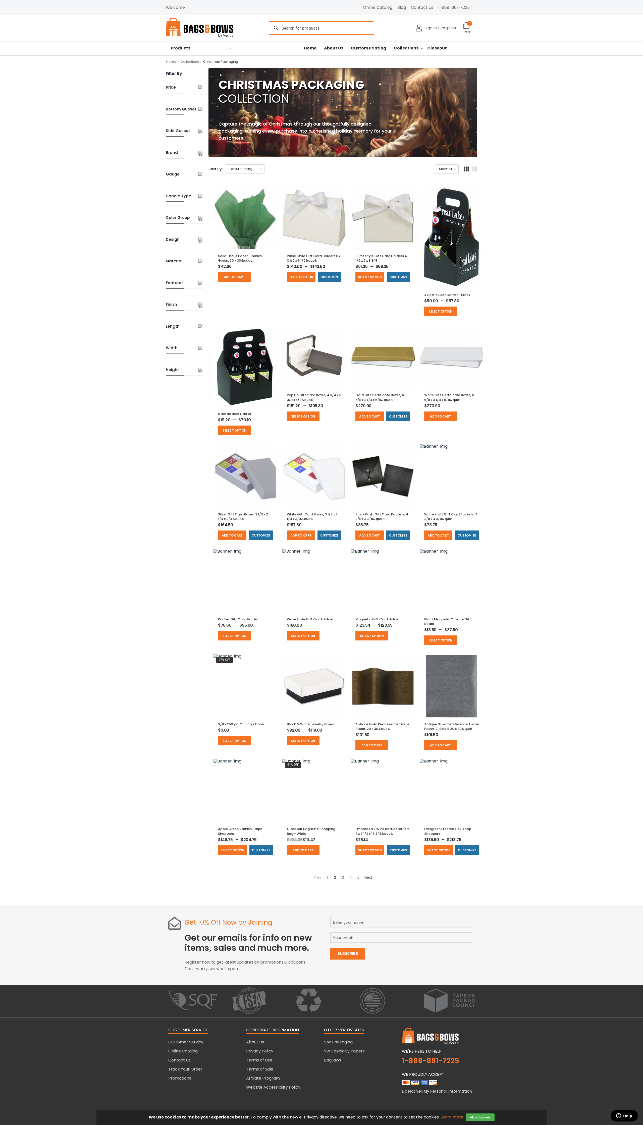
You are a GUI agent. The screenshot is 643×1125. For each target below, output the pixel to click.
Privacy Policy (259, 1051)
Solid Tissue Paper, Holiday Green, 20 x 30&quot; (240, 258)
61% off (293, 764)
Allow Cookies (480, 1117)
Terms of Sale (259, 1069)
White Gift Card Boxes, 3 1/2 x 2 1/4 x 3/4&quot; (312, 516)
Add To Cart (234, 277)
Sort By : (215, 169)
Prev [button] (317, 877)
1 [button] (327, 877)
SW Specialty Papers (344, 1051)
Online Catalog (377, 7)
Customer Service (186, 1042)
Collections (406, 48)
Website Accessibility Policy (273, 1087)
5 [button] (358, 877)
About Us (333, 48)
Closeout (437, 48)
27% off (224, 660)
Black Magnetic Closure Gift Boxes (447, 621)
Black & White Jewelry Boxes (310, 724)
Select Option (301, 277)
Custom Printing (368, 48)
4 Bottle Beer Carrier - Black (447, 294)
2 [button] (335, 877)
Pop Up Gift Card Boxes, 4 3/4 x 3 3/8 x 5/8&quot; (314, 397)
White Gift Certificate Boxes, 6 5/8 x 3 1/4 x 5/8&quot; (449, 397)
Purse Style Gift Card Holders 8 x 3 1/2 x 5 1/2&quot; (313, 258)
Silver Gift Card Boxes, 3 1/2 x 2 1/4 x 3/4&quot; (243, 516)
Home (310, 48)
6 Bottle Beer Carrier (234, 413)
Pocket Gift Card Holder (238, 619)
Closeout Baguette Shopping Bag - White (311, 831)
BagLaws (332, 1060)
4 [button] (350, 877)
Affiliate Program (263, 1078)
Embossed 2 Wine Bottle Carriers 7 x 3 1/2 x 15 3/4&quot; (382, 831)
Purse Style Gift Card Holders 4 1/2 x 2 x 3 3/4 (381, 258)
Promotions (179, 1078)
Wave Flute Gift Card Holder (310, 619)
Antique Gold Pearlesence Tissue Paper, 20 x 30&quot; (382, 726)
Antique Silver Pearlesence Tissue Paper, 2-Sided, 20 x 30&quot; (451, 726)
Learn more (452, 1117)
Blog (401, 7)
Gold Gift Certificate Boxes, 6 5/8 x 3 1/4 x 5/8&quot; (379, 397)
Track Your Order (185, 1069)
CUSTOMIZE (329, 277)
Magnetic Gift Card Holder (377, 619)
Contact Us (422, 7)
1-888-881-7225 (454, 7)
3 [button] (343, 877)
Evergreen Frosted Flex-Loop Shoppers (447, 831)
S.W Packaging (338, 1042)
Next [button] (368, 877)
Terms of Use (259, 1060)
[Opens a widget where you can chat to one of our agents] (624, 1116)
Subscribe (348, 954)
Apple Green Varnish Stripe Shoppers (240, 831)
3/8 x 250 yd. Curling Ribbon (241, 724)
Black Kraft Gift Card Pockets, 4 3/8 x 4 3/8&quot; (381, 516)
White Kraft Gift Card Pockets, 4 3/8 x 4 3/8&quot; (450, 516)
